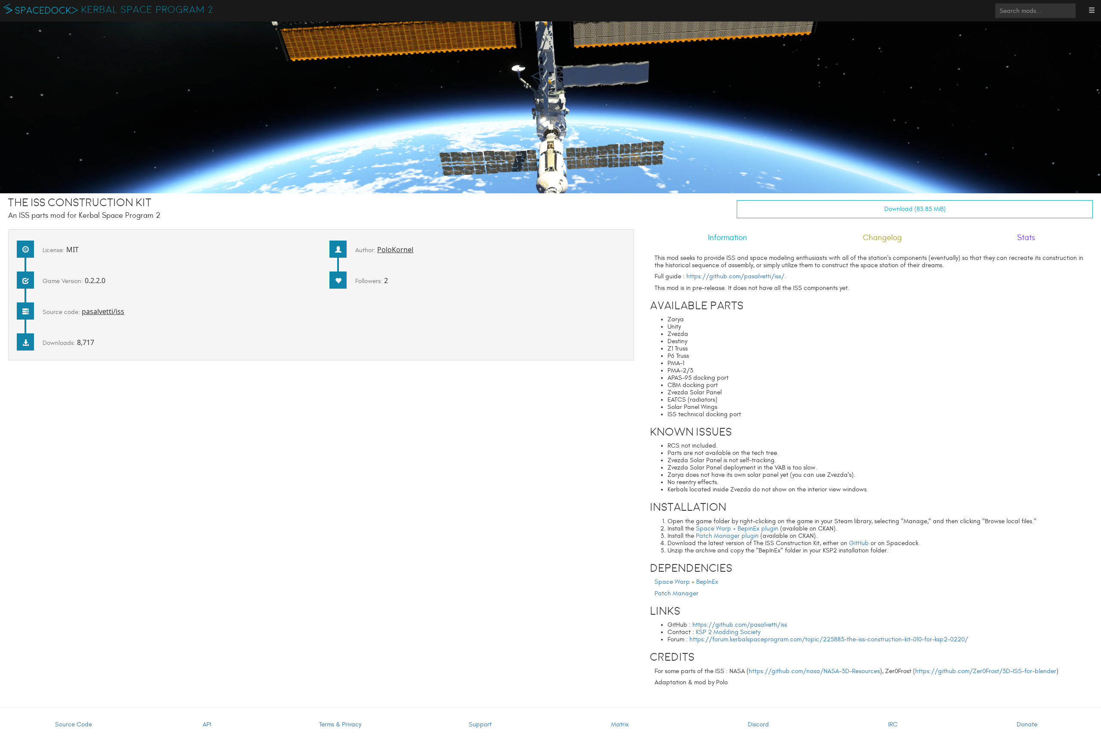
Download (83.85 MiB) (915, 209)
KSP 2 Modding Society (728, 632)
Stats (1026, 237)
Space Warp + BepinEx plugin (737, 528)
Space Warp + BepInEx (686, 581)
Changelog (882, 237)
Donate (1027, 724)
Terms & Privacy (340, 724)
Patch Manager (676, 593)
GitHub (859, 543)
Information (727, 237)
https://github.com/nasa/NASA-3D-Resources (814, 671)
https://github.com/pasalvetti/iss (739, 624)
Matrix (620, 724)
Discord (758, 724)
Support (480, 724)
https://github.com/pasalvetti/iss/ (735, 276)
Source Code (73, 724)
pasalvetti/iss (103, 311)
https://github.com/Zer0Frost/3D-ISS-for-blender (985, 671)
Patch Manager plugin (727, 536)
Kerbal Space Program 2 (147, 10)
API (207, 724)
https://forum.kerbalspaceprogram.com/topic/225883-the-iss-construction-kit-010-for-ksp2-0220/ (828, 639)
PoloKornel (395, 249)
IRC (893, 724)
